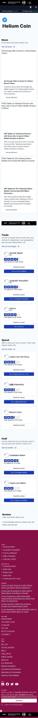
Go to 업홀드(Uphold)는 (19, 402)
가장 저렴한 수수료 (8, 622)
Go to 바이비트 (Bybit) (19, 271)
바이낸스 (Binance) (10, 553)
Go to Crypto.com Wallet (19, 500)
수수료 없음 (5, 625)
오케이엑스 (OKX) (9, 559)
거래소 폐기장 (6, 654)
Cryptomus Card (9, 566)
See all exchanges (9, 246)
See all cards (7, 349)
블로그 (3, 650)
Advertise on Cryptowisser (11, 672)
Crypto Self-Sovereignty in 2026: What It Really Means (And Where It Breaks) (16, 592)
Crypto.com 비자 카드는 (12, 578)
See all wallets (7, 448)
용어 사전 (4, 644)
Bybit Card (7, 569)
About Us (4, 660)
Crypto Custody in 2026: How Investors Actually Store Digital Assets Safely (16, 605)
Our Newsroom (7, 663)
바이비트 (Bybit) (9, 547)
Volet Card (7, 575)
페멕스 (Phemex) (9, 556)
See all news (7, 47)
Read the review (19, 267)
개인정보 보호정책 (7, 647)
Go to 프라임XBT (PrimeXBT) (19, 299)
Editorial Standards (8, 666)
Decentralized (6, 619)
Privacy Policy (18, 704)
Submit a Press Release (10, 675)
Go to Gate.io (19, 326)
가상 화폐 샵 (5, 634)
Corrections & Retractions (11, 669)
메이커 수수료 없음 (8, 631)
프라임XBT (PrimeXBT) (11, 550)
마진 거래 (4, 628)
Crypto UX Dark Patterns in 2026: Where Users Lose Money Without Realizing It (16, 586)
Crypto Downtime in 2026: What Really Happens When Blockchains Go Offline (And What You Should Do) (17, 598)
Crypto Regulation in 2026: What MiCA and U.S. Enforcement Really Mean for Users (19, 610)
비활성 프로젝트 (7, 657)
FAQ (2, 641)
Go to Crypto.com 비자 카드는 (19, 374)
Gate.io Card (7, 572)
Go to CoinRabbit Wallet (19, 472)
